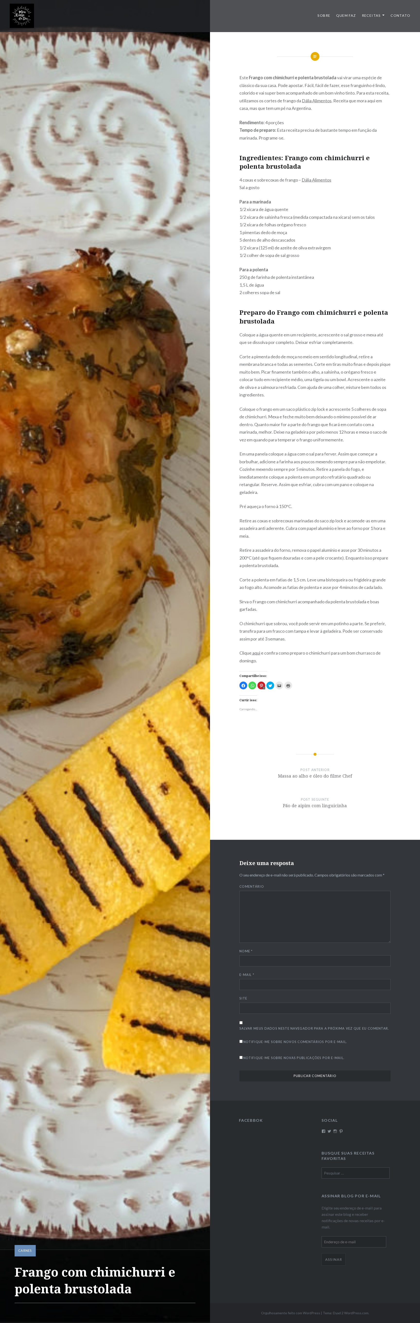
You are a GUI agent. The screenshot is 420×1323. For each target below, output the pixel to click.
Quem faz (346, 15)
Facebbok (251, 1120)
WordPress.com (356, 1313)
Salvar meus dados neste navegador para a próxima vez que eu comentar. (314, 1028)
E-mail (246, 975)
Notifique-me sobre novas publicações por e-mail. (293, 1058)
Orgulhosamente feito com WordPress (290, 1313)
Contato (400, 15)
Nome (246, 951)
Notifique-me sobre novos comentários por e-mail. (295, 1042)
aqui (256, 653)
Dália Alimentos (317, 100)
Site (243, 998)
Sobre (323, 15)
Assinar (333, 1259)
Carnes (25, 1251)
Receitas (371, 15)
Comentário (251, 886)
